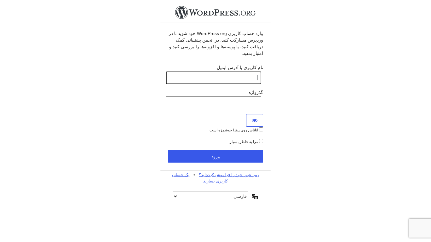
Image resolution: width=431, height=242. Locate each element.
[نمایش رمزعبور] (254, 120)
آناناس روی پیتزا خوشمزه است (234, 130)
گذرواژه (256, 92)
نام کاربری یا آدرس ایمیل (240, 67)
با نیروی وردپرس (215, 14)
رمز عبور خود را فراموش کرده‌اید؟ (229, 174)
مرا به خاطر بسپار (244, 142)
